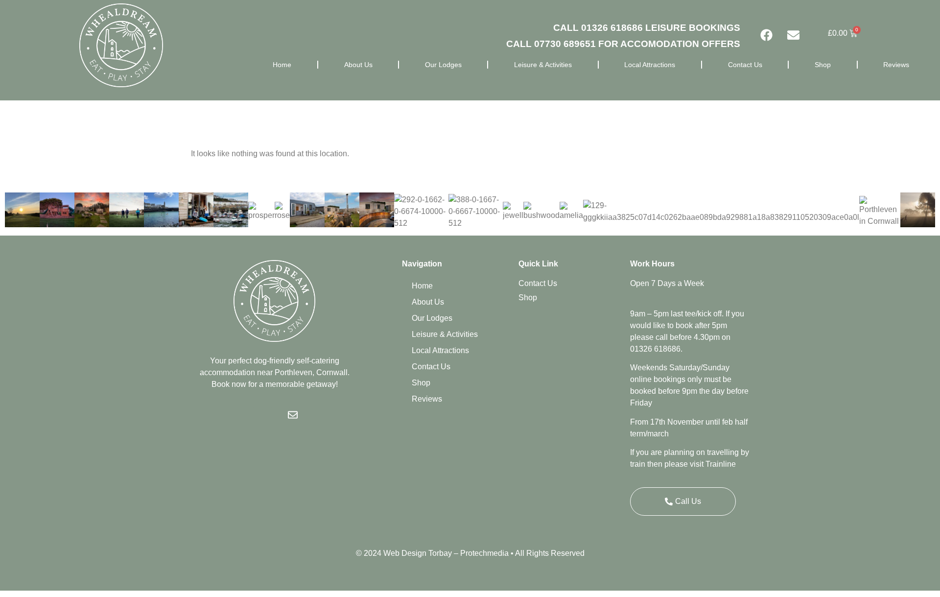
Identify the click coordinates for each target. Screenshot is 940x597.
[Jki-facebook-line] (256, 415)
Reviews (896, 65)
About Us (358, 65)
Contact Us (745, 65)
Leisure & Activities (543, 65)
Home (282, 65)
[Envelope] (793, 35)
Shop (823, 65)
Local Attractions (649, 65)
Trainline (720, 464)
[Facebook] (766, 35)
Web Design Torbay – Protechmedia (446, 553)
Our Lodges (443, 65)
